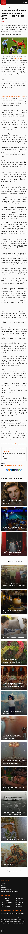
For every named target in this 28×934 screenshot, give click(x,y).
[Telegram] (21, 470)
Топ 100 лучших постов (19, 444)
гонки (14, 465)
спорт (17, 7)
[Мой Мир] (11, 470)
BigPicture (11, 7)
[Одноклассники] (9, 470)
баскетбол (8, 465)
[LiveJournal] (15, 470)
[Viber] (17, 470)
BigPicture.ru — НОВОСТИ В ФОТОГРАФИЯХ (12, 913)
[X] (13, 470)
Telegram (6, 451)
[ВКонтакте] (7, 470)
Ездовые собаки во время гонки (13, 96)
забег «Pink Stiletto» (20, 58)
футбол (20, 465)
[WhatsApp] (19, 470)
